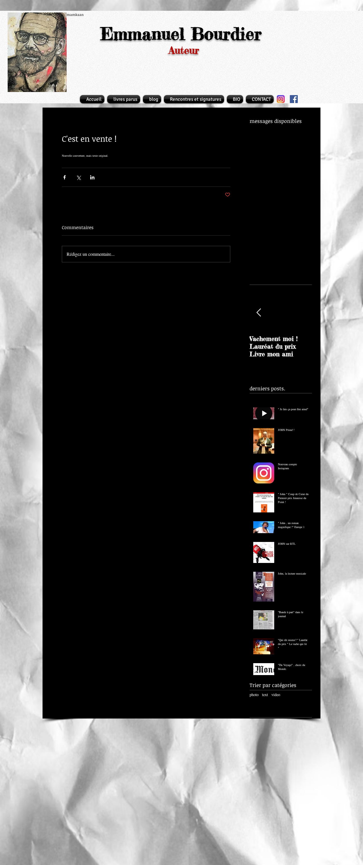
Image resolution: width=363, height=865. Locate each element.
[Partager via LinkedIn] (92, 177)
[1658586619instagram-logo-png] (281, 99)
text (265, 694)
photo (254, 694)
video (275, 694)
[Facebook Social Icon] (294, 99)
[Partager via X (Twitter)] (78, 177)
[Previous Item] (258, 312)
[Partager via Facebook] (64, 177)
